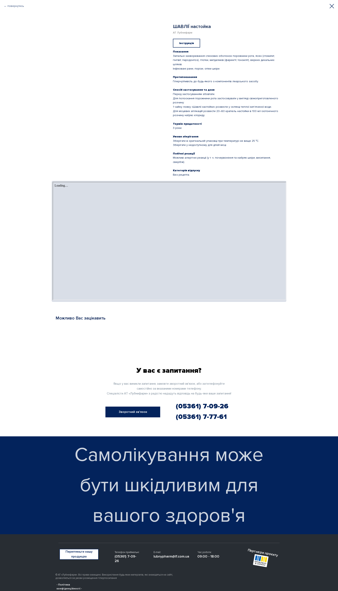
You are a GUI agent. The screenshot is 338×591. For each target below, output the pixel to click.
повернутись (15, 6)
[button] (132, 412)
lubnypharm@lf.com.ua (171, 556)
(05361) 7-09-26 (202, 406)
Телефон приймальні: (127, 552)
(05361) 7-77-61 (201, 417)
